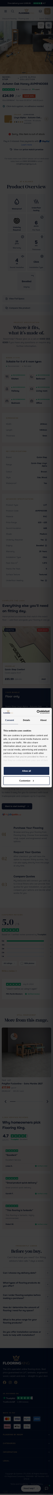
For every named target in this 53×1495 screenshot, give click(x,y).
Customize (24, 780)
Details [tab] (26, 720)
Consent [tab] (9, 720)
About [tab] (43, 720)
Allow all (26, 771)
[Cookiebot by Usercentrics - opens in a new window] (37, 712)
